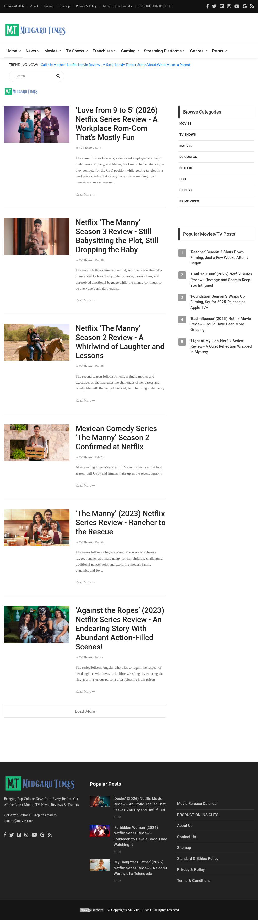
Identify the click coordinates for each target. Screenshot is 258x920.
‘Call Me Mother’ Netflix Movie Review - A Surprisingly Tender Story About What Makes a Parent (115, 64)
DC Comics (188, 157)
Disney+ (185, 190)
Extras (217, 51)
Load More (85, 711)
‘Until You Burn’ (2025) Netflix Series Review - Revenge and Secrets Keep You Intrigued (221, 280)
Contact (48, 6)
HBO (182, 179)
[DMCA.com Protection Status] (91, 910)
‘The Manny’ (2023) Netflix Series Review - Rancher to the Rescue (121, 522)
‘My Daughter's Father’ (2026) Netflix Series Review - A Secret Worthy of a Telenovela (140, 868)
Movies (50, 51)
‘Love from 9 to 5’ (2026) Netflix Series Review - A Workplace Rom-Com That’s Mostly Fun (117, 124)
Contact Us (186, 836)
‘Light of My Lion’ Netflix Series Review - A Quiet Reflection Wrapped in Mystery (221, 346)
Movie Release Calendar (117, 6)
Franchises (103, 51)
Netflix (185, 168)
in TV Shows (84, 148)
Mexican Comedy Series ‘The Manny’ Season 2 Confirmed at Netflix (116, 437)
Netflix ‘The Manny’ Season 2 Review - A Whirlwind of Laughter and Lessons (120, 342)
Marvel (185, 146)
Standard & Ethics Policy (197, 858)
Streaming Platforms (163, 51)
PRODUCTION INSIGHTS (156, 6)
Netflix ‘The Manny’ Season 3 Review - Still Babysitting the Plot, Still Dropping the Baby (117, 236)
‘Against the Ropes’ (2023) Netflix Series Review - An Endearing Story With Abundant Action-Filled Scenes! (120, 628)
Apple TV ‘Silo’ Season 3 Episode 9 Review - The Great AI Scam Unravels (95, 70)
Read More (83, 194)
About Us (185, 825)
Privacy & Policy (86, 6)
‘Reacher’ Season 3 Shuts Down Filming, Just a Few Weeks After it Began (219, 257)
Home (11, 51)
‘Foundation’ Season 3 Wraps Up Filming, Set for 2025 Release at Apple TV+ (217, 302)
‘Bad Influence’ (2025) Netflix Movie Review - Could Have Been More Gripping (220, 324)
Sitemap (65, 6)
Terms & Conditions (194, 880)
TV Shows (75, 51)
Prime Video (189, 201)
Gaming (128, 51)
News (31, 51)
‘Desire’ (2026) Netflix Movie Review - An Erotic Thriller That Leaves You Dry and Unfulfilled (140, 804)
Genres (196, 51)
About (34, 6)
